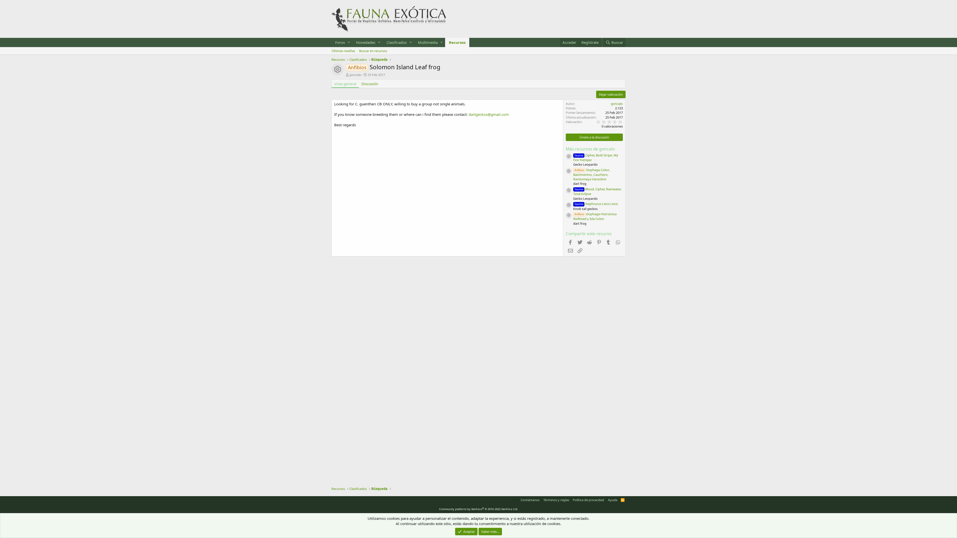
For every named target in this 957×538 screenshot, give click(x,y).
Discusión (369, 83)
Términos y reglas (556, 500)
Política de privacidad (588, 500)
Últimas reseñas (343, 51)
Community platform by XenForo (478, 509)
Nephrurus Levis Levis (596, 204)
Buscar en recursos (373, 51)
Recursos (457, 42)
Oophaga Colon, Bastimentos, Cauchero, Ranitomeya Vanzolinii (591, 174)
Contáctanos (530, 500)
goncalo (355, 74)
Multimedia (428, 42)
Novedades (365, 42)
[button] (348, 42)
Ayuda (612, 500)
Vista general (345, 83)
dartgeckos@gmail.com (489, 114)
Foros (340, 42)
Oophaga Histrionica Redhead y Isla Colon (595, 216)
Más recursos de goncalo (590, 149)
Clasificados (397, 42)
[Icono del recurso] (569, 156)
